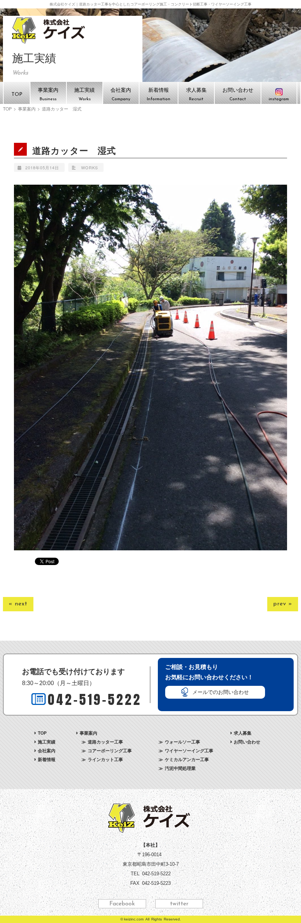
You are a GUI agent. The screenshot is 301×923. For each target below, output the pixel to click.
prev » (282, 604)
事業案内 (27, 109)
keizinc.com (134, 919)
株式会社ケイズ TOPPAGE (49, 30)
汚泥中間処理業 (180, 768)
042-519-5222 (95, 699)
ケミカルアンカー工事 (187, 759)
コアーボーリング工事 (110, 750)
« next (18, 604)
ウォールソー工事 (182, 741)
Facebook (122, 904)
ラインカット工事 (105, 759)
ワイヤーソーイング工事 (189, 750)
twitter (179, 904)
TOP (7, 109)
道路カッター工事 (105, 741)
